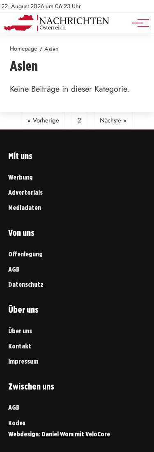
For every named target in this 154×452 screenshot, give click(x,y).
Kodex (16, 423)
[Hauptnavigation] (138, 23)
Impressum (23, 361)
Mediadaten (24, 208)
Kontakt (19, 346)
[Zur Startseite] (56, 29)
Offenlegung (25, 254)
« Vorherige (43, 120)
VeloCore (97, 434)
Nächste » (113, 120)
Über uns (20, 331)
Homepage (23, 48)
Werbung (20, 177)
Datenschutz (26, 284)
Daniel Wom (57, 434)
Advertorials (25, 192)
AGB (14, 269)
